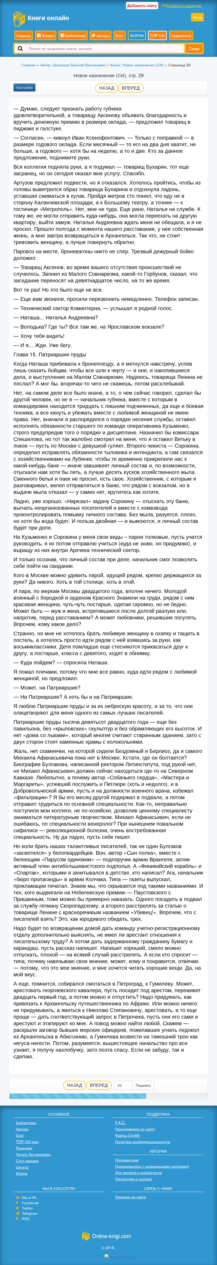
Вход (197, 17)
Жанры (47, 35)
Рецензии (24, 1148)
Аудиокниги (181, 35)
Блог (120, 35)
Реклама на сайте (130, 1196)
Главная (23, 35)
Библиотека (74, 35)
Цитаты (22, 1167)
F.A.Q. (120, 1122)
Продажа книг (127, 1159)
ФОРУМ (137, 35)
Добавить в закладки (183, 5)
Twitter (27, 1208)
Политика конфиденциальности (142, 1141)
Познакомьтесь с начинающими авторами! (152, 1166)
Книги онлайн (48, 17)
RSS (25, 1219)
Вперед (131, 88)
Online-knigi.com (111, 1236)
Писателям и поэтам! (133, 1178)
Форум (22, 1173)
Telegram (30, 1213)
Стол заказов (27, 1160)
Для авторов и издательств (138, 1172)
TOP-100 (157, 35)
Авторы (102, 35)
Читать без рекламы (33, 1154)
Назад (106, 88)
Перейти (143, 1085)
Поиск (194, 48)
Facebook (30, 1203)
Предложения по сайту (135, 1128)
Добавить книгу (142, 5)
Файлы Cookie (127, 1135)
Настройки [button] (24, 87)
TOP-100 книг (27, 1141)
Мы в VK (29, 1197)
